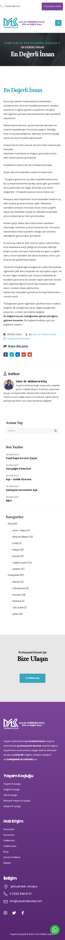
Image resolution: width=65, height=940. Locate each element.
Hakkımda (9, 840)
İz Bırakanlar (19, 588)
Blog (10, 523)
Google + (23, 354)
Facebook (5, 354)
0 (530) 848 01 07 (12, 6)
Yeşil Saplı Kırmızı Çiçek (21, 458)
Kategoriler (13, 338)
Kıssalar (25, 338)
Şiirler (15, 614)
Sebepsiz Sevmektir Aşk (21, 490)
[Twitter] (16, 915)
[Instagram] (7, 915)
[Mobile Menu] (58, 23)
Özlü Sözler (18, 607)
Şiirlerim (17, 569)
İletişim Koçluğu (12, 806)
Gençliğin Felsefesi (18, 468)
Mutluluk (17, 601)
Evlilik (15, 543)
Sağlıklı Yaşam (20, 562)
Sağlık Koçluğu (11, 789)
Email (30, 354)
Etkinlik (16, 582)
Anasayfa (8, 829)
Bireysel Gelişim (21, 536)
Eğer (9, 500)
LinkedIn (17, 354)
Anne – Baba (19, 530)
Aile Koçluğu (10, 795)
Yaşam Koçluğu (12, 784)
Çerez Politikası (11, 857)
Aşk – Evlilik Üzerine (18, 479)
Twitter (12, 354)
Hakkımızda (9, 846)
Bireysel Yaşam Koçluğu (16, 800)
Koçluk (16, 556)
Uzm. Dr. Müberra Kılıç (44, 334)
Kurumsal (8, 835)
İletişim (16, 549)
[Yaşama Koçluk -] (24, 22)
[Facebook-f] (25, 915)
